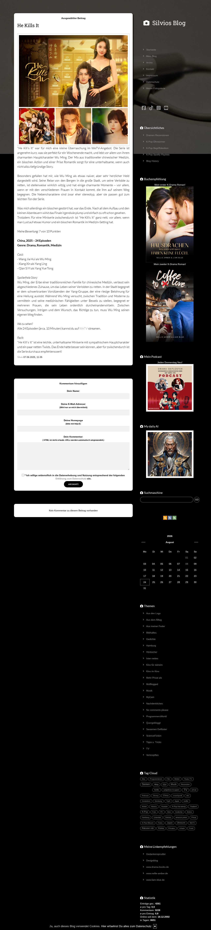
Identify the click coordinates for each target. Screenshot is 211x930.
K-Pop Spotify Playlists (157, 154)
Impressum (152, 75)
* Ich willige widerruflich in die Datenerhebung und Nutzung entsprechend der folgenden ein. (74, 477)
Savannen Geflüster (156, 729)
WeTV (83, 328)
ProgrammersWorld (156, 716)
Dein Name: (73, 391)
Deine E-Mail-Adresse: (73, 406)
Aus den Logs (153, 613)
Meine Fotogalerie (155, 88)
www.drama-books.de (157, 867)
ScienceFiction (153, 735)
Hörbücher (151, 652)
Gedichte (151, 639)
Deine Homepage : (73, 422)
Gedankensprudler (156, 854)
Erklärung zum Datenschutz (71, 478)
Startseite (151, 49)
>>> (196, 542)
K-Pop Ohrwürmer (155, 141)
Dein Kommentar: (73, 438)
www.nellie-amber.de (157, 873)
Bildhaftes (151, 632)
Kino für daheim (154, 665)
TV (147, 748)
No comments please (157, 710)
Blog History (152, 161)
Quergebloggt (153, 722)
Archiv (149, 62)
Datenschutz (152, 82)
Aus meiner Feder (155, 626)
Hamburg (151, 645)
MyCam (150, 697)
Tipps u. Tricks (153, 742)
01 (186, 557)
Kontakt (150, 69)
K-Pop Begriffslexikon (157, 148)
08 (186, 563)
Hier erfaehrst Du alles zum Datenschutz (126, 926)
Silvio (20, 357)
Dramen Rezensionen (157, 135)
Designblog (152, 860)
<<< (143, 542)
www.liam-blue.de (155, 879)
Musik (149, 690)
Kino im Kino (152, 671)
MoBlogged (152, 684)
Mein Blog (151, 56)
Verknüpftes (152, 755)
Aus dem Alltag (154, 619)
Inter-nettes (152, 658)
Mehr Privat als (154, 677)
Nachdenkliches (154, 703)
